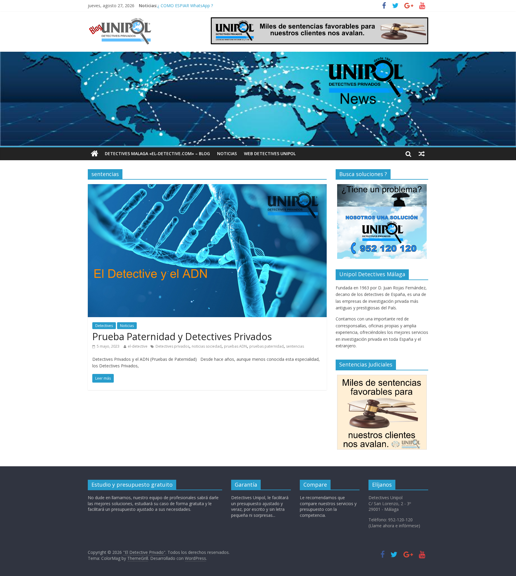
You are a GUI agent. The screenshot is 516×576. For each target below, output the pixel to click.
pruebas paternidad (266, 346)
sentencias (295, 346)
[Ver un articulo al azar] (421, 153)
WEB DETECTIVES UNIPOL (270, 153)
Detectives (104, 325)
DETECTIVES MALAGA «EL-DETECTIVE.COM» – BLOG (157, 153)
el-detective (138, 346)
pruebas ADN (235, 346)
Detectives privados (172, 346)
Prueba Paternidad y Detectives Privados (182, 336)
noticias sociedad (207, 346)
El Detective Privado (176, 5)
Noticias (227, 153)
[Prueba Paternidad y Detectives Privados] (207, 187)
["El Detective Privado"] (127, 21)
